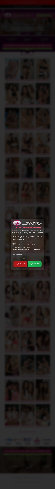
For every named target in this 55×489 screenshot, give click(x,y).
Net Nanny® (22, 245)
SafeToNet (28, 245)
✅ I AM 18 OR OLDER (35, 264)
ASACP (33, 245)
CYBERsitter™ (15, 245)
